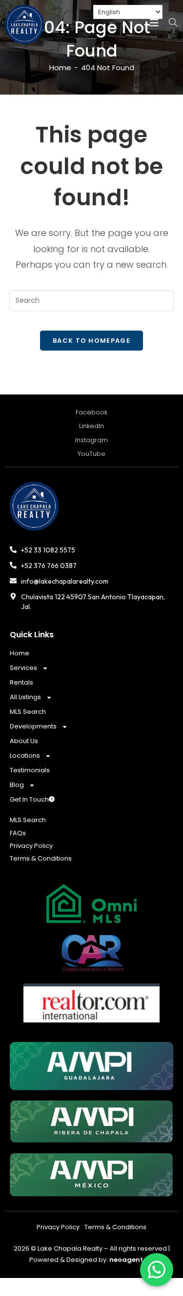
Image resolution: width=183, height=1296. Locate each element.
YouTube (91, 453)
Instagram (91, 440)
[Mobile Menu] (154, 23)
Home (19, 653)
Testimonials (30, 770)
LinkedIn (91, 426)
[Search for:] (169, 24)
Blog (17, 784)
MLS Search (28, 711)
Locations (25, 755)
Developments (33, 726)
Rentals (21, 682)
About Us (24, 741)
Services (23, 667)
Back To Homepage (91, 340)
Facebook (91, 412)
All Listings (25, 697)
